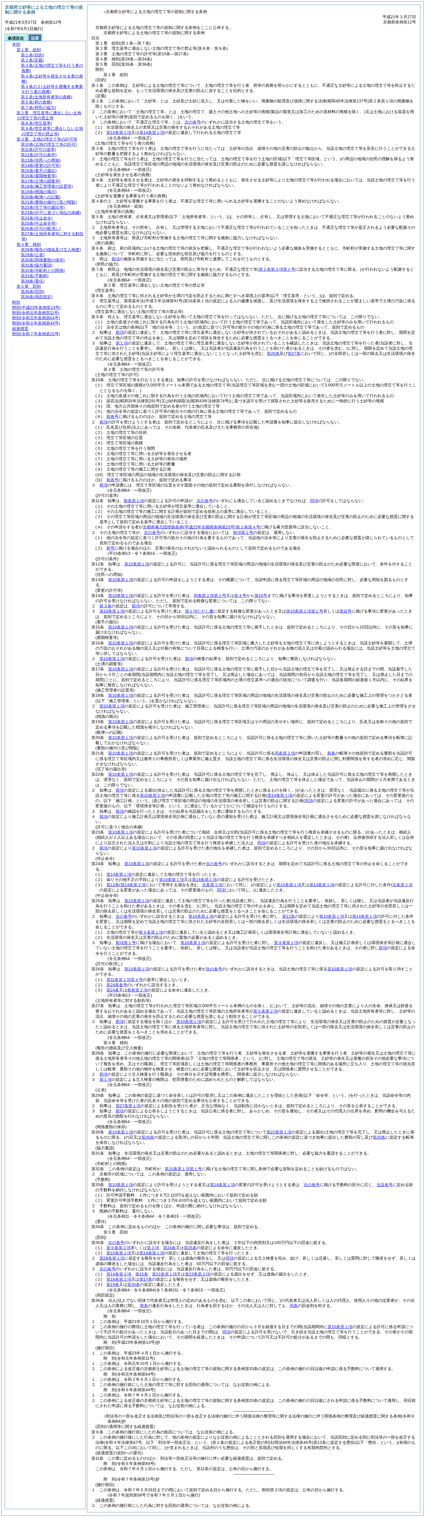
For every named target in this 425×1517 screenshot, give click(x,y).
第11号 (345, 611)
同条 (294, 1305)
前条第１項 (134, 500)
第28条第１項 (111, 1258)
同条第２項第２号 (210, 595)
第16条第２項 (118, 1279)
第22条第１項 (279, 1132)
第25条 (190, 1247)
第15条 (141, 1274)
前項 (116, 259)
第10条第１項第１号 (183, 1168)
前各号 (112, 416)
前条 (331, 753)
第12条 (112, 884)
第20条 (379, 1137)
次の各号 (192, 122)
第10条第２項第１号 (304, 611)
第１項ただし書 (199, 611)
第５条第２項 (265, 1011)
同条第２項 (285, 753)
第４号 (240, 595)
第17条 (145, 1279)
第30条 (133, 1284)
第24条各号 (116, 985)
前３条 (105, 606)
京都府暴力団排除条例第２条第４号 (201, 527)
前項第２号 (243, 532)
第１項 (122, 343)
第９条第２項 (118, 1247)
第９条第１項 (151, 932)
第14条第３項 (118, 1274)
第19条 (112, 1284)
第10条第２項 (152, 795)
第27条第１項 (128, 1105)
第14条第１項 (151, 132)
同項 (314, 500)
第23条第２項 (197, 1274)
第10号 (260, 595)
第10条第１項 (118, 132)
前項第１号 (126, 942)
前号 (110, 548)
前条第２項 (137, 990)
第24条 (112, 990)
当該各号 (384, 1184)
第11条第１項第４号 (124, 979)
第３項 (153, 1247)
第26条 (147, 1137)
